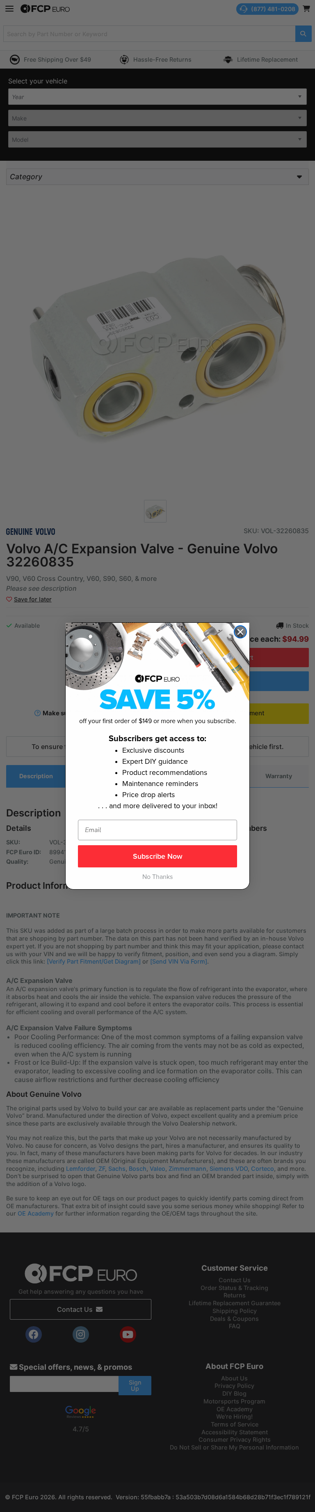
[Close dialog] (240, 632)
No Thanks (157, 877)
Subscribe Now (158, 856)
